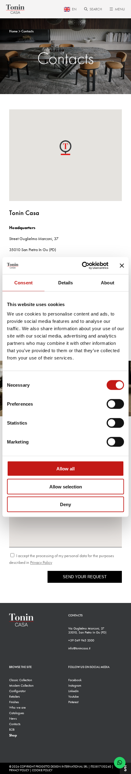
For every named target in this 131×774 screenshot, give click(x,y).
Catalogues (16, 713)
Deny (65, 504)
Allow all (65, 468)
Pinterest (73, 702)
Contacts (14, 724)
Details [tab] (65, 282)
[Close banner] (122, 265)
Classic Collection (20, 680)
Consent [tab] (23, 282)
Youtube (73, 697)
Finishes (14, 702)
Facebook (75, 680)
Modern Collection (21, 686)
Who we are (17, 708)
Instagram (74, 686)
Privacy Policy (19, 770)
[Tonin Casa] (15, 9)
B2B (12, 730)
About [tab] (107, 282)
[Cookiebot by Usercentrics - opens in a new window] (82, 266)
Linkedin (73, 691)
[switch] (115, 404)
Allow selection (65, 486)
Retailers (14, 697)
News (13, 719)
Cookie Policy (42, 770)
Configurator (17, 691)
